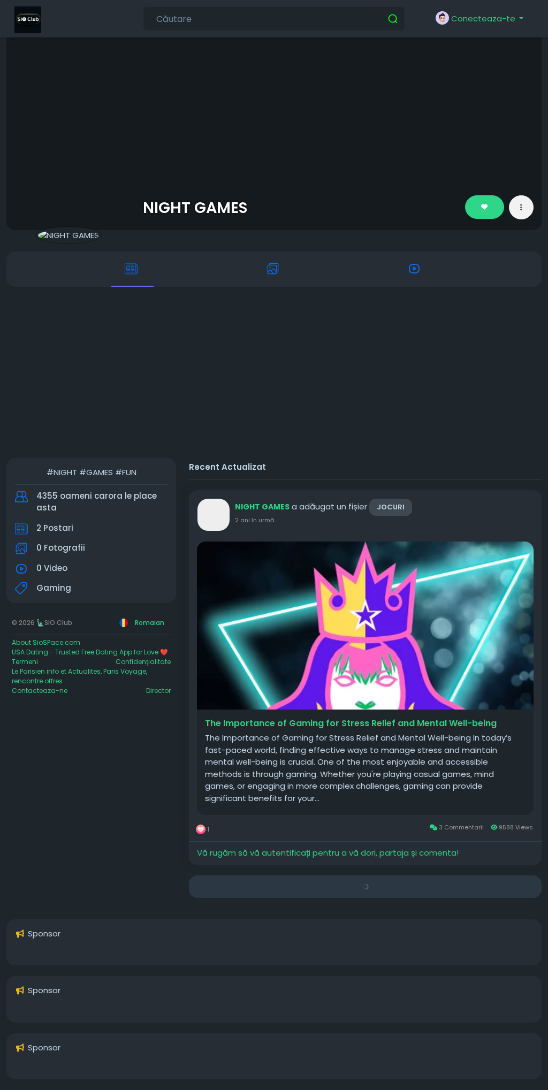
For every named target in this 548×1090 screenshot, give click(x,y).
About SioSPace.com (46, 642)
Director (158, 690)
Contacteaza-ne (39, 690)
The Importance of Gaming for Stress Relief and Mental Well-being (351, 723)
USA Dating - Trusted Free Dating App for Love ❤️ (90, 652)
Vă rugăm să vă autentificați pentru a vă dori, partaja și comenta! (328, 852)
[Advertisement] (274, 372)
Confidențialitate (143, 661)
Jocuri (391, 507)
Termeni (25, 661)
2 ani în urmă (254, 520)
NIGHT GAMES (195, 207)
